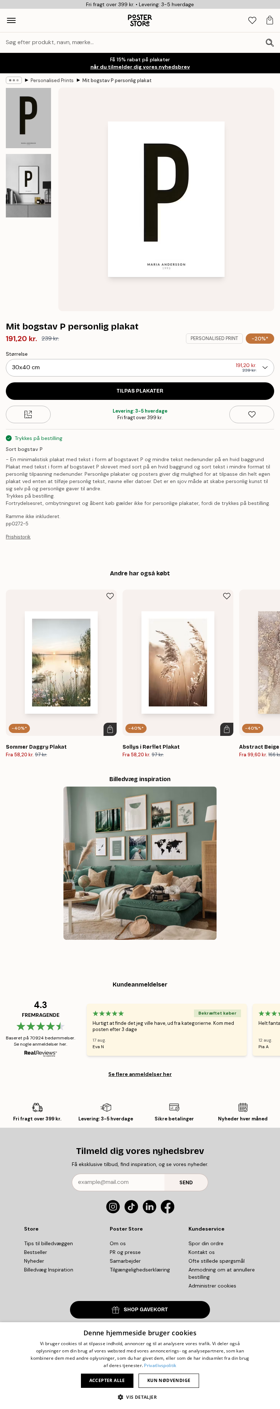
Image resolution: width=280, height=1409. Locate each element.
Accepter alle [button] (107, 1380)
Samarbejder (125, 1261)
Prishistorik (18, 537)
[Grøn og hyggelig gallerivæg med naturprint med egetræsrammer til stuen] (140, 863)
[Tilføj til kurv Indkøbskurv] (110, 729)
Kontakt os (201, 1252)
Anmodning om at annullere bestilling (221, 1273)
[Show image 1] (28, 118)
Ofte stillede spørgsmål (216, 1261)
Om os (118, 1243)
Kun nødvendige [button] (169, 1380)
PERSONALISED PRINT (214, 338)
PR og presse (125, 1252)
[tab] (252, 20)
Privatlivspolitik (160, 1365)
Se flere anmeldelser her (140, 1074)
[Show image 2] (28, 185)
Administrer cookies (212, 1285)
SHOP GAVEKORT (146, 1309)
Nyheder (34, 1261)
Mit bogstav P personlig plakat (117, 80)
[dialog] (140, 1365)
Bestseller (35, 1252)
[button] (140, 1396)
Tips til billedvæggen (48, 1243)
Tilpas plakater (140, 391)
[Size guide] (28, 414)
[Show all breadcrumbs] (14, 80)
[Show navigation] (11, 20)
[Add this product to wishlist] (251, 414)
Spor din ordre (205, 1243)
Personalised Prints (52, 80)
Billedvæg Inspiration (48, 1269)
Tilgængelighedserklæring (140, 1269)
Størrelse (17, 354)
